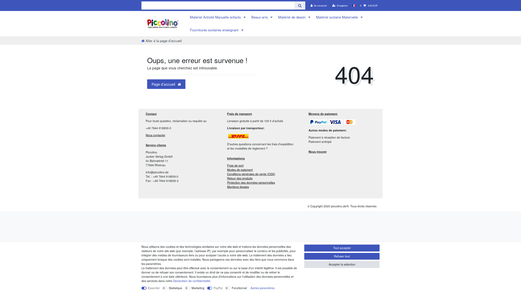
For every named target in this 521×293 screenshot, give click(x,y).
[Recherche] (300, 5)
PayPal (217, 288)
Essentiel (154, 288)
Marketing (198, 288)
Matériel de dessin (292, 17)
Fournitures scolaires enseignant (215, 29)
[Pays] (354, 5)
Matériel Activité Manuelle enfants (216, 17)
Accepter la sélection (342, 264)
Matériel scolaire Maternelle (337, 17)
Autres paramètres (263, 288)
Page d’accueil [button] (164, 84)
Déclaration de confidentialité (191, 281)
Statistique (175, 288)
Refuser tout (342, 256)
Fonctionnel (239, 288)
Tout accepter (342, 248)
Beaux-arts (260, 17)
